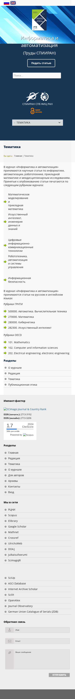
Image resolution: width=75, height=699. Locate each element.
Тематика (28, 155)
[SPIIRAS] (32, 95)
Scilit (11, 594)
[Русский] (7, 2)
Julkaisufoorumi (17, 554)
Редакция (14, 373)
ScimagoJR (14, 560)
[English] (13, 2)
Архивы (13, 481)
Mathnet (13, 532)
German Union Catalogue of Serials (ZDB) (33, 611)
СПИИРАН (28, 104)
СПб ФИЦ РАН (44, 104)
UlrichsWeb (15, 543)
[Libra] (39, 19)
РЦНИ (11, 509)
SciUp (11, 577)
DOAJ (11, 549)
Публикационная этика (22, 384)
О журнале (15, 367)
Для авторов (16, 475)
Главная (18, 155)
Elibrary (13, 521)
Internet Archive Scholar (23, 589)
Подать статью (41, 63)
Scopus (12, 515)
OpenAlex (14, 600)
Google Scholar (17, 526)
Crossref (13, 537)
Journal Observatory (20, 606)
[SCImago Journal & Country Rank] (25, 409)
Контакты (14, 486)
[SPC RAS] (44, 96)
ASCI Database (17, 583)
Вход (11, 492)
